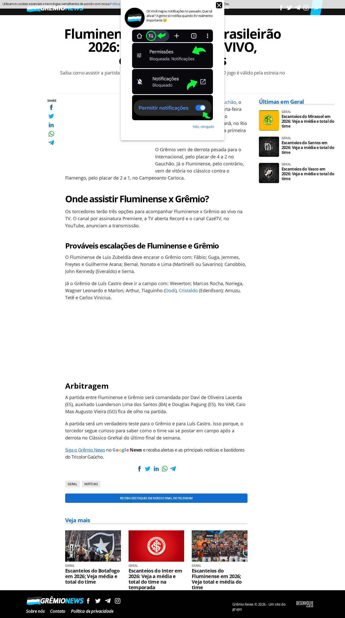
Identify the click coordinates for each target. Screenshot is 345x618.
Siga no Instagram (117, 601)
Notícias (91, 484)
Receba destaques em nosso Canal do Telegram (156, 498)
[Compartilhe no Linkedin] (51, 125)
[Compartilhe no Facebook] (51, 107)
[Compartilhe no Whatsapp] (51, 134)
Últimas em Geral (281, 101)
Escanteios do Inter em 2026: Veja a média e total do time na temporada (155, 579)
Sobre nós (35, 611)
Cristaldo (188, 290)
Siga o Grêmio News (85, 450)
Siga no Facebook (88, 601)
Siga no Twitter (98, 601)
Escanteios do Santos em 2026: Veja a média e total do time (308, 147)
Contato (57, 611)
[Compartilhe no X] (51, 116)
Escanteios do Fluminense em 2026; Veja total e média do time (217, 579)
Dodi (170, 290)
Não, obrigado (203, 126)
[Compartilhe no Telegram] (51, 142)
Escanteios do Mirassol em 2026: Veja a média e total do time (308, 121)
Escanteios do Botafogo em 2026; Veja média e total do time (92, 576)
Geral (72, 484)
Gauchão (226, 102)
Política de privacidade (92, 611)
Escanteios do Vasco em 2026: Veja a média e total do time (308, 174)
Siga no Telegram (108, 601)
